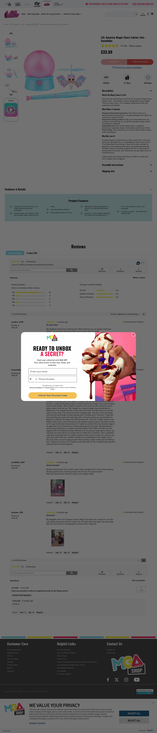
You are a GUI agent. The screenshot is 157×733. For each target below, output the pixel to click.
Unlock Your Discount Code (52, 395)
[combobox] (33, 379)
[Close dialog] (133, 334)
